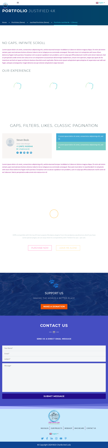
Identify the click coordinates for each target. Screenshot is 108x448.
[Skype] (31, 153)
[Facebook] (17, 153)
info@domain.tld (24, 149)
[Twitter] (42, 438)
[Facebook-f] (47, 438)
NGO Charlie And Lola (61, 444)
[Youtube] (61, 438)
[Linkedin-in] (51, 438)
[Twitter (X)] (21, 153)
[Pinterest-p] (65, 438)
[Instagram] (28, 153)
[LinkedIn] (24, 153)
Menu (18, 2)
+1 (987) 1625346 (24, 146)
